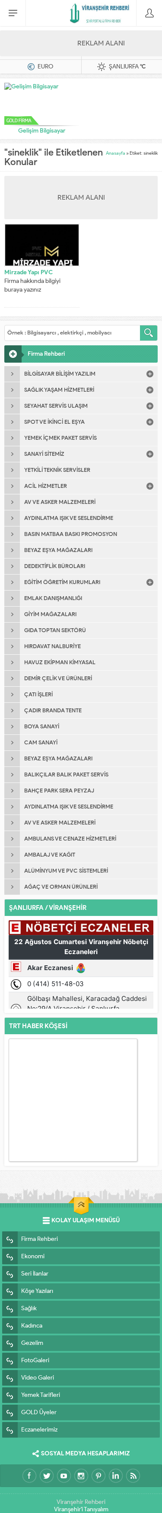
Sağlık (29, 1308)
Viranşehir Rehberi (81, 1502)
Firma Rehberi (39, 1239)
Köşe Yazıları (37, 1291)
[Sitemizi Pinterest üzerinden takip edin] (98, 1475)
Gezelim (32, 1343)
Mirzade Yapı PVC (28, 272)
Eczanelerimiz (39, 1429)
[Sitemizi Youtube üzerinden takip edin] (63, 1475)
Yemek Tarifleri (40, 1395)
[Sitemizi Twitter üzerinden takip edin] (46, 1475)
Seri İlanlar (34, 1273)
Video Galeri (37, 1377)
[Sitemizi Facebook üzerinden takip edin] (29, 1475)
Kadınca (31, 1325)
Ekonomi (32, 1256)
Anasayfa (115, 153)
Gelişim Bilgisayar (41, 130)
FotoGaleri (35, 1360)
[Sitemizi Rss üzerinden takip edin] (133, 1475)
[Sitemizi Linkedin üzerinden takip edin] (115, 1475)
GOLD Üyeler (39, 1412)
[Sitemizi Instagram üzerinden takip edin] (81, 1475)
